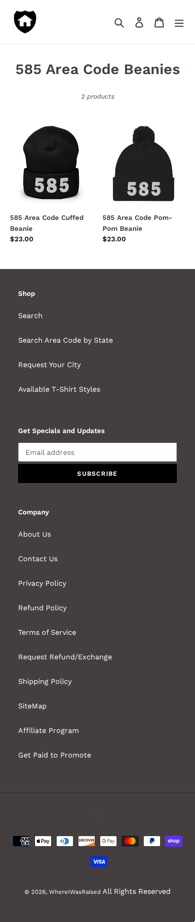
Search (30, 315)
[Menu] (179, 22)
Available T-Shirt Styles (59, 389)
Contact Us (38, 558)
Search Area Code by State (65, 340)
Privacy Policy (42, 583)
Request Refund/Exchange (65, 657)
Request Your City (49, 364)
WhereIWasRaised (75, 891)
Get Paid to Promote (54, 755)
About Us (34, 534)
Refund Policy (42, 607)
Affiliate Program (48, 730)
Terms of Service (47, 632)
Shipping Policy (45, 681)
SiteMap (32, 706)
